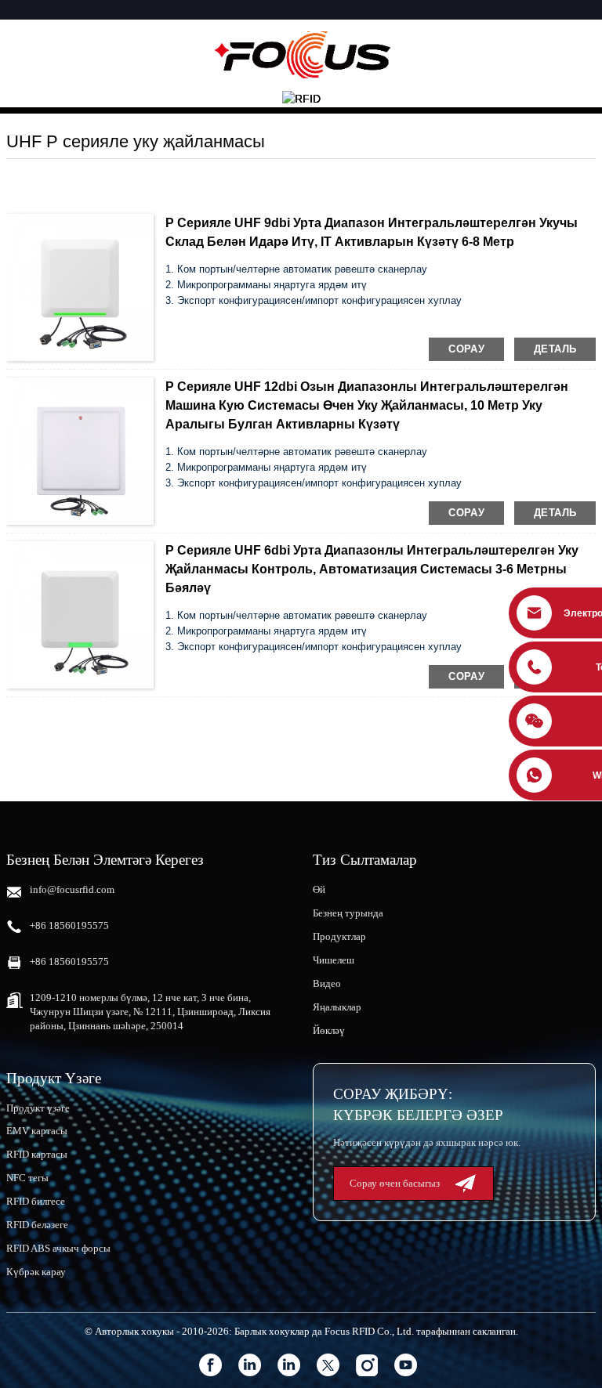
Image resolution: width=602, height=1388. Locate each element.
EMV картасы (36, 1131)
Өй (319, 889)
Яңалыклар (337, 1007)
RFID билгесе (35, 1201)
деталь (555, 349)
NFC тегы (27, 1178)
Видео (327, 983)
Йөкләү (329, 1030)
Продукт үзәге (38, 1108)
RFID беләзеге (37, 1225)
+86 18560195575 (69, 925)
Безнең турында (348, 913)
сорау (466, 349)
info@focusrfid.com (72, 889)
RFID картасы (36, 1154)
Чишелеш (333, 960)
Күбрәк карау (36, 1272)
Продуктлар (339, 936)
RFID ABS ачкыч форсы (58, 1248)
